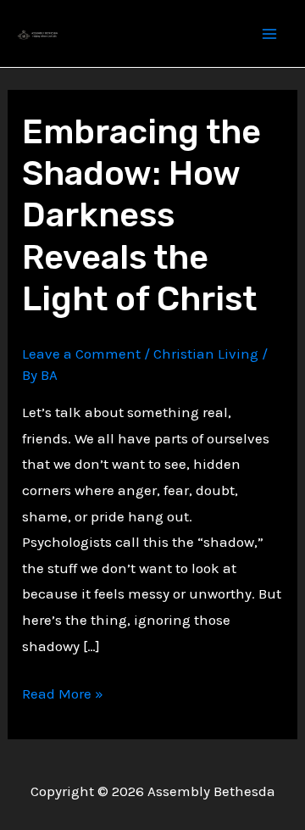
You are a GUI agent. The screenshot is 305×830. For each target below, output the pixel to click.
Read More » (62, 695)
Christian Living (205, 353)
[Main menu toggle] (269, 34)
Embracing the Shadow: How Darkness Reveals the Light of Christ (141, 215)
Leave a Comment (81, 353)
